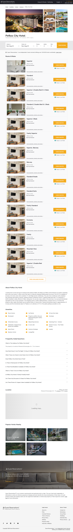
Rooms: (38, 44)
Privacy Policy (45, 517)
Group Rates (63, 514)
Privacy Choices (63, 519)
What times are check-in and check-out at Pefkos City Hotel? (23, 355)
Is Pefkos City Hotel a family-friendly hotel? (18, 374)
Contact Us (62, 510)
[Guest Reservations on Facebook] (4, 523)
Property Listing (45, 521)
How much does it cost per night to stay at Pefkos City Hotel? (23, 351)
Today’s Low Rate (60, 68)
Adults (45, 44)
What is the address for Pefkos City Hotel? (17, 343)
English (58, 2)
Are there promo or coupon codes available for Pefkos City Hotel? (24, 382)
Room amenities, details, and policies (35, 71)
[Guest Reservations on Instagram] (11, 523)
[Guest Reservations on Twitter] (7, 523)
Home (6, 7)
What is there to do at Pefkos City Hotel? (17, 370)
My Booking (50, 2)
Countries (12, 7)
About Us (44, 510)
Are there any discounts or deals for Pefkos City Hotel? (21, 378)
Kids (52, 44)
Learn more (58, 52)
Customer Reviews (46, 514)
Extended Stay (63, 517)
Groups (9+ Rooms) (42, 2)
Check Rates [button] (60, 65)
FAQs (43, 512)
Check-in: (9, 44)
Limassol (22, 7)
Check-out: (24, 44)
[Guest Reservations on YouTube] (17, 523)
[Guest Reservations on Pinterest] (14, 523)
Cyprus (16, 7)
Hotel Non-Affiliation (47, 523)
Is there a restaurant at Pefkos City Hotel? (17, 363)
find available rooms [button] (37, 279)
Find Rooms (62, 45)
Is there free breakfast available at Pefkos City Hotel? (20, 367)
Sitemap (44, 519)
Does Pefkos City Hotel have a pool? (15, 359)
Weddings (62, 515)
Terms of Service (46, 515)
